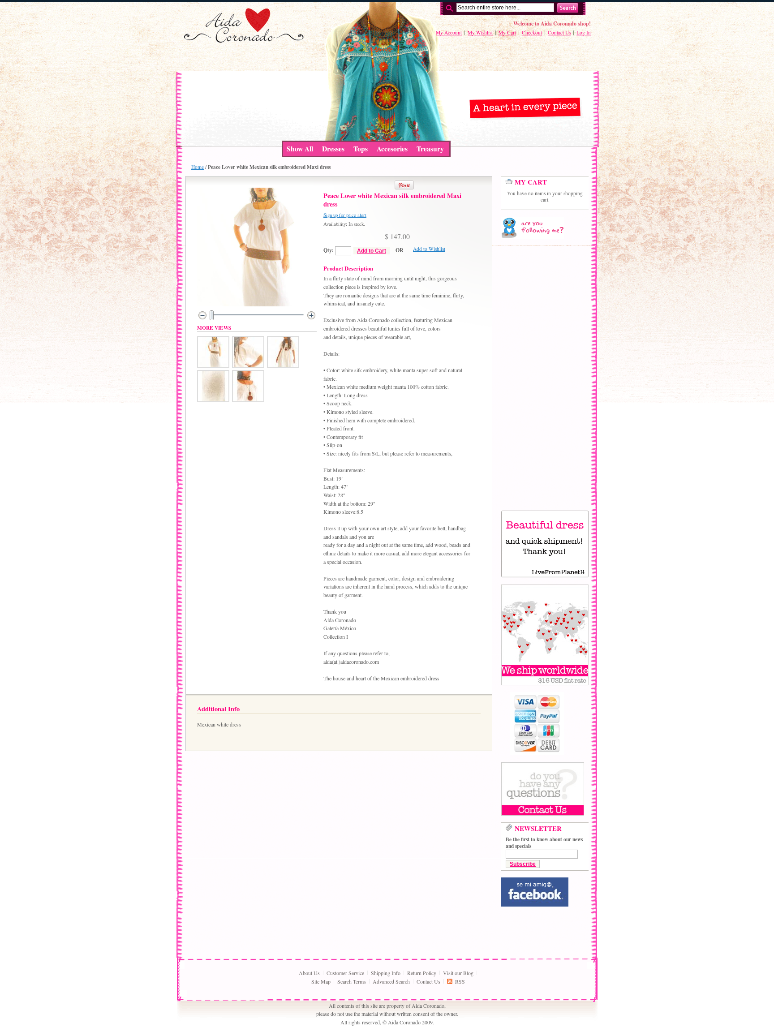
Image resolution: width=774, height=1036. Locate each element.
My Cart (507, 32)
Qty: (328, 250)
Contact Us (559, 32)
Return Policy (421, 972)
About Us (309, 972)
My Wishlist (480, 32)
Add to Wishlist (429, 248)
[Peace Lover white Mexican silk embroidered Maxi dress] (213, 366)
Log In (583, 32)
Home (197, 166)
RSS (460, 981)
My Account (449, 32)
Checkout (532, 32)
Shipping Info (385, 972)
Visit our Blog (458, 972)
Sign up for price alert (344, 215)
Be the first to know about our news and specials (544, 842)
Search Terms (351, 981)
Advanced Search (391, 981)
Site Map (321, 981)
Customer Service (345, 972)
